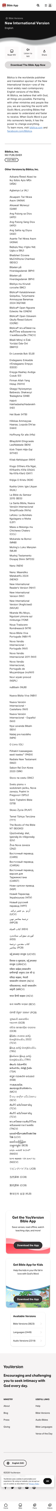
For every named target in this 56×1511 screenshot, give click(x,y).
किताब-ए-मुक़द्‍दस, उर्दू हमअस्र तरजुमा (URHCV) (23, 962)
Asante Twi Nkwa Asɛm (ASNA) (23, 240)
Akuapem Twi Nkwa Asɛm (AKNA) (21, 198)
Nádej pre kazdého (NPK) (20, 736)
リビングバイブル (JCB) (23, 1168)
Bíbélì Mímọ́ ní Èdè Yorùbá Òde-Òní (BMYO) (20, 343)
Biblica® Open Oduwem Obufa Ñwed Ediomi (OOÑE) (23, 320)
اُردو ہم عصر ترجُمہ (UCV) (20, 912)
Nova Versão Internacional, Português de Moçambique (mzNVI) (22, 667)
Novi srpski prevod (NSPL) (20, 679)
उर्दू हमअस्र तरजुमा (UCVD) (23, 954)
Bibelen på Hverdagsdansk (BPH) (22, 269)
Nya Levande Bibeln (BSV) (21, 727)
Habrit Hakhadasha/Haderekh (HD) (22, 404)
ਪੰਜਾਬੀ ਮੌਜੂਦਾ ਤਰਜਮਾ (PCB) (23, 1012)
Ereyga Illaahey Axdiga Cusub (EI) (22, 374)
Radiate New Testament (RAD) (23, 761)
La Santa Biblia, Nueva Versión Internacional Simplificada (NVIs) (22, 507)
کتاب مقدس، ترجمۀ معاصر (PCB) (20, 945)
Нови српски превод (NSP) (22, 887)
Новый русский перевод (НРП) (19, 904)
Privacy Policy (34, 1483)
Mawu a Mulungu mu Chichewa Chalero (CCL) (21, 530)
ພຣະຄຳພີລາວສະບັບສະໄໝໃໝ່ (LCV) (23, 1135)
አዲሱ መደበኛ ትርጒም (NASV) (20, 1152)
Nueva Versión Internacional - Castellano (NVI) (19, 706)
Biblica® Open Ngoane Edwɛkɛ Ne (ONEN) (22, 309)
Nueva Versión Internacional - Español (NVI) (23, 718)
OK (47, 1481)
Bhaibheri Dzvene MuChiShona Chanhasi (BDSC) (22, 259)
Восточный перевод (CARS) (21, 855)
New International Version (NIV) (19, 594)
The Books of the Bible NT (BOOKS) (22, 826)
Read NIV (11, 55)
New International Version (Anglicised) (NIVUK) (21, 604)
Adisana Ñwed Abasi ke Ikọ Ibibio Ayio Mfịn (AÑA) (23, 180)
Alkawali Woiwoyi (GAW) (19, 207)
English (9, 28)
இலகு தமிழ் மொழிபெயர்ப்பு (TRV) (23, 1049)
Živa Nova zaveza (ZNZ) (20, 847)
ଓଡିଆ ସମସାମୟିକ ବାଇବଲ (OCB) (23, 1029)
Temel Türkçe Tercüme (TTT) (22, 818)
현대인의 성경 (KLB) (21, 1193)
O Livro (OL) (16, 744)
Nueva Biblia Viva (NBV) (23, 695)
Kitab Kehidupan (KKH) (22, 459)
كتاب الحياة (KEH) (19, 929)
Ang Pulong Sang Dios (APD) (22, 223)
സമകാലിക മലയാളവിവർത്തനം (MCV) (21, 1088)
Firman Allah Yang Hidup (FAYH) (20, 382)
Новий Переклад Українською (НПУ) (21, 895)
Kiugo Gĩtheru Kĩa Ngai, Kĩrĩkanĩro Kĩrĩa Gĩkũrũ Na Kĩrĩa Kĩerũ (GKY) (23, 470)
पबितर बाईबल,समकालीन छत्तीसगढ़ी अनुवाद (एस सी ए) (22, 971)
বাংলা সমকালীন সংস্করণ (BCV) (22, 1004)
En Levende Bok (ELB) (22, 353)
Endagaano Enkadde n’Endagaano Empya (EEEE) (21, 364)
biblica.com (36, 127)
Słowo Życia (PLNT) (21, 809)
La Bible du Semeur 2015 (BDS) (20, 496)
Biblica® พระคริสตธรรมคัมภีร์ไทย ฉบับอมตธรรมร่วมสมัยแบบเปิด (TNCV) (23, 331)
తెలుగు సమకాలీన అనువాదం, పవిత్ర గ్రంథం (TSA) (21, 1068)
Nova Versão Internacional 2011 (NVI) (23, 655)
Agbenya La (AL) (19, 190)
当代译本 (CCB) (18, 1176)
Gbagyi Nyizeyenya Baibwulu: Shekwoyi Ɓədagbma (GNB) (21, 392)
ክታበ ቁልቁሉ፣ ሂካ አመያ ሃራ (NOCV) (23, 1160)
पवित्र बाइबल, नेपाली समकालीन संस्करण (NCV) (22, 979)
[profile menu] (48, 5)
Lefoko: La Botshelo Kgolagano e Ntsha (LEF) (21, 519)
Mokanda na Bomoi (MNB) (20, 540)
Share (44, 55)
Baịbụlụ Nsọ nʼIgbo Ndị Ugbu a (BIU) (22, 248)
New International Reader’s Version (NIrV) (23, 586)
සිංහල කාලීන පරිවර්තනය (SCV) (23, 1098)
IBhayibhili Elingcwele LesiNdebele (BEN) (22, 443)
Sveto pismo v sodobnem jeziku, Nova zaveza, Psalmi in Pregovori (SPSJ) (23, 790)
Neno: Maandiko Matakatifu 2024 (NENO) (19, 576)
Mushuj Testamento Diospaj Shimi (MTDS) (22, 557)
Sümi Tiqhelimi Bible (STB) (21, 801)
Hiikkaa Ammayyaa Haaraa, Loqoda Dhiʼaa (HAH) (22, 424)
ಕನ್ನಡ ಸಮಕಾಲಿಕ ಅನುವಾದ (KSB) (22, 1078)
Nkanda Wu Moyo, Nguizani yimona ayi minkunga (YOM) (21, 616)
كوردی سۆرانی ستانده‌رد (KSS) (22, 937)
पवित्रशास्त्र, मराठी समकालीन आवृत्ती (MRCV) (23, 987)
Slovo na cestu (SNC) (22, 777)
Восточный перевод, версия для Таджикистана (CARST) (22, 875)
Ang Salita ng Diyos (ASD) (21, 232)
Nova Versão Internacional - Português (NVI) (19, 645)
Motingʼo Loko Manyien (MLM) (23, 549)
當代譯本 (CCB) (18, 1185)
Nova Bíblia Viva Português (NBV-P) (20, 635)
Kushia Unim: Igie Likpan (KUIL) (23, 488)
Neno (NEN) (16, 565)
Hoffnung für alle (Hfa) (22, 434)
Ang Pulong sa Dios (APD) (21, 215)
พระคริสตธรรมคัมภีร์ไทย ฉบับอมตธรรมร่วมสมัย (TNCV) (23, 1125)
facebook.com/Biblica (19, 131)
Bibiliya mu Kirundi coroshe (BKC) (20, 285)
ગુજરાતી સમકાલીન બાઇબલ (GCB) (19, 1021)
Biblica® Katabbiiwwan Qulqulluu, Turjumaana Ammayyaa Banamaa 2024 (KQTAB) (22, 297)
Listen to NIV (28, 54)
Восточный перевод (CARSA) (21, 863)
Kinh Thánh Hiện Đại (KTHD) (21, 451)
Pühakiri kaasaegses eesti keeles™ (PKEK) (21, 752)
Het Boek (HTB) (18, 414)
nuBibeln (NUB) (18, 687)
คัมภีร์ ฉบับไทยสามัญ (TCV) (21, 1106)
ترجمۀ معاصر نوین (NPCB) (19, 920)
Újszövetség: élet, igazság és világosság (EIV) (22, 837)
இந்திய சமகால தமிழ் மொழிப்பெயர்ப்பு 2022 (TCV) (21, 1039)
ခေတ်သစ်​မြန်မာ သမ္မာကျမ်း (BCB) (19, 1143)
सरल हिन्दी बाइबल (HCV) (21, 995)
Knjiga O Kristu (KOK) (21, 479)
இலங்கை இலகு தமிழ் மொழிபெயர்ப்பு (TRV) (20, 1057)
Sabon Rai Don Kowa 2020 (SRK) (21, 769)
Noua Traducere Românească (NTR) (20, 626)
